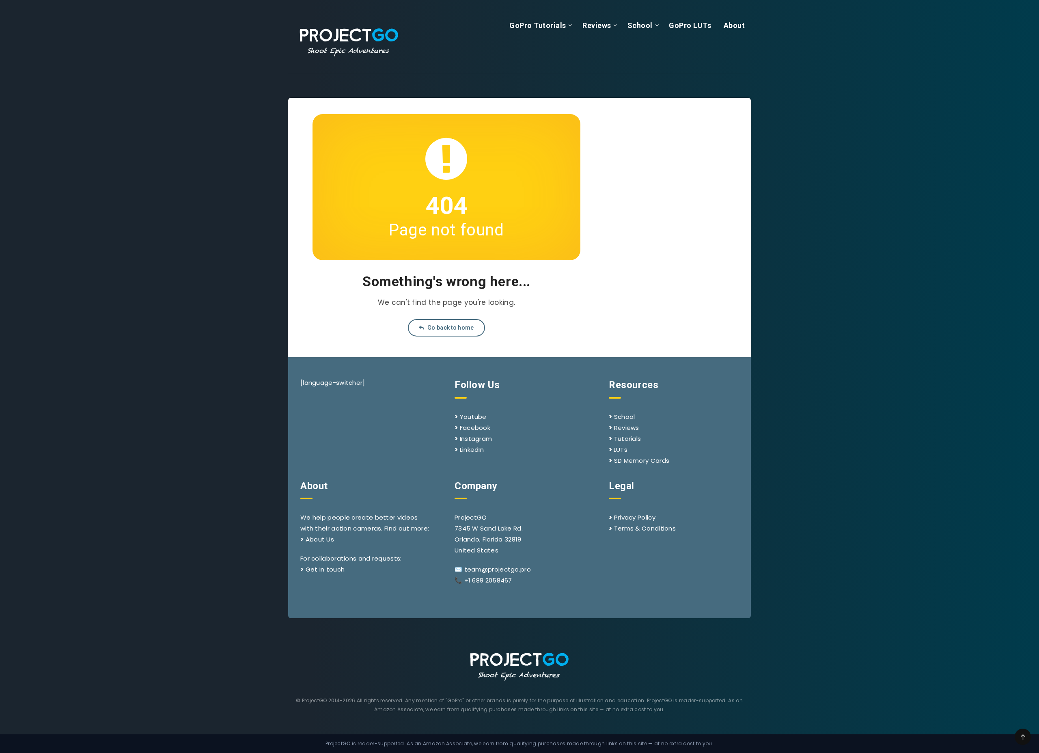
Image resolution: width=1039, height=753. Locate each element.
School (640, 25)
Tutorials (627, 438)
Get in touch (325, 569)
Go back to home (450, 327)
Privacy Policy (634, 517)
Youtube (473, 416)
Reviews (596, 25)
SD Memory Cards (642, 460)
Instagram (476, 438)
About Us (320, 539)
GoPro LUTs (690, 25)
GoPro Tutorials (537, 25)
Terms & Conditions (645, 528)
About (734, 25)
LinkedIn (472, 449)
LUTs (620, 449)
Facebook (475, 427)
